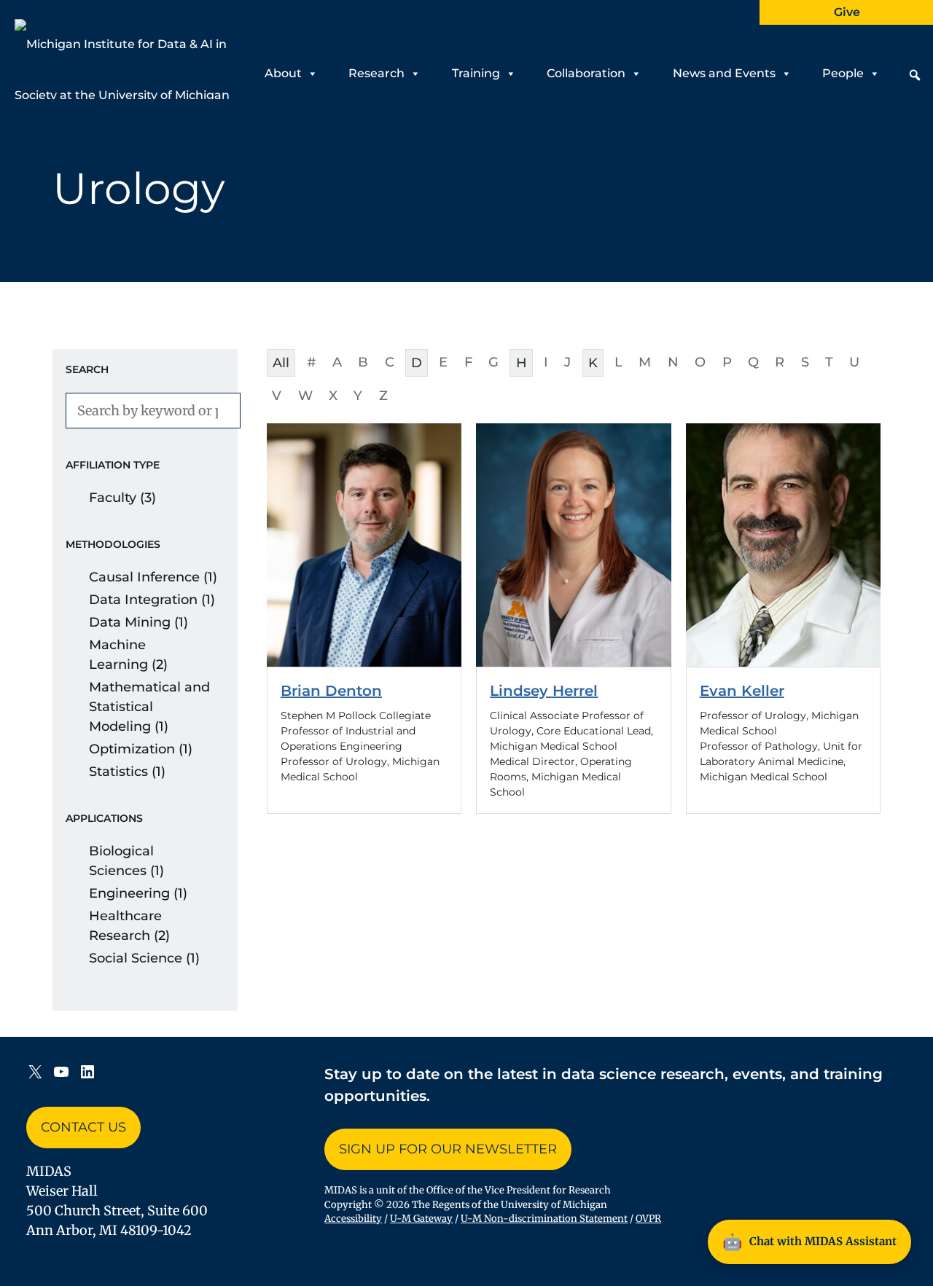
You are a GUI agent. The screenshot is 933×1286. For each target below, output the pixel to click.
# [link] (311, 362)
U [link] (854, 362)
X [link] (333, 396)
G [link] (493, 362)
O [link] (700, 362)
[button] (915, 75)
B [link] (363, 362)
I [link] (546, 362)
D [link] (416, 363)
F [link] (468, 362)
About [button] (283, 73)
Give (847, 12)
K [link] (593, 363)
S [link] (805, 362)
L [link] (618, 362)
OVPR (648, 1218)
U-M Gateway (421, 1218)
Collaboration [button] (586, 73)
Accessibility (353, 1218)
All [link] (281, 363)
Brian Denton (331, 690)
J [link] (567, 362)
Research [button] (376, 73)
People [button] (843, 73)
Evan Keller (742, 690)
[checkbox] (145, 498)
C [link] (389, 362)
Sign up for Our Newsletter (448, 1149)
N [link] (673, 362)
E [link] (443, 362)
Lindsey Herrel (544, 690)
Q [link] (753, 362)
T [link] (829, 362)
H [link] (521, 363)
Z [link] (383, 396)
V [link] (276, 396)
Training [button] (476, 73)
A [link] (337, 362)
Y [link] (358, 396)
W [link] (305, 396)
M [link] (645, 362)
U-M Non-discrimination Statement (544, 1218)
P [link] (727, 362)
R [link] (779, 362)
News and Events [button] (724, 73)
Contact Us (83, 1127)
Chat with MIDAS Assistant (809, 1241)
